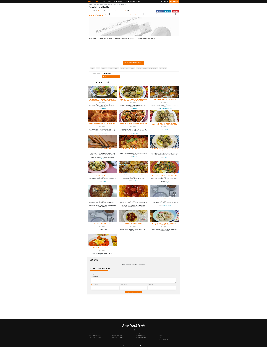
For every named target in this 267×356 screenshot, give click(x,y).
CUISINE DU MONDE (120, 14)
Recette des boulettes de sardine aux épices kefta (133, 123)
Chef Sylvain (135, 180)
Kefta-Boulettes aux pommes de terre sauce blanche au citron (164, 149)
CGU (160, 337)
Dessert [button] (120, 1)
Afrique (145, 68)
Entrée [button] (109, 1)
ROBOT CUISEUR (93, 14)
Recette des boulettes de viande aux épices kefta (102, 123)
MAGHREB (96, 15)
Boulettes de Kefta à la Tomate (165, 198)
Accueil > (91, 4)
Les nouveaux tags (117, 335)
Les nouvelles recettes (95, 335)
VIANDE (163, 14)
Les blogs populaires (141, 337)
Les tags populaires (117, 337)
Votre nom (95, 285)
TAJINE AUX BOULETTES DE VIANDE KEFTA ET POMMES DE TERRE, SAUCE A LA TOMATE (133, 149)
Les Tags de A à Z (117, 333)
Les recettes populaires (95, 337)
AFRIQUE (129, 14)
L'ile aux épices (104, 133)
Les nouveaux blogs (141, 335)
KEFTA (102, 15)
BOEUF (90, 15)
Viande (110, 68)
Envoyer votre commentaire (133, 292)
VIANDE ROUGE (171, 14)
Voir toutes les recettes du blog (111, 77)
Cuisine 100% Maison (166, 205)
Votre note (94, 274)
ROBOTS (106, 14)
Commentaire (95, 276)
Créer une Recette (174, 1)
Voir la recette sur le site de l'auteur (133, 63)
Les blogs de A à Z (140, 333)
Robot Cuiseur (124, 68)
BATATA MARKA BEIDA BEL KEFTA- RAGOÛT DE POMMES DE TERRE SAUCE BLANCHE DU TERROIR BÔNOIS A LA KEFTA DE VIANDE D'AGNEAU (102, 101)
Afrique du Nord (153, 68)
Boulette (139, 68)
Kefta (98, 68)
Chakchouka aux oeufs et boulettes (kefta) (164, 99)
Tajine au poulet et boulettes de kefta (133, 174)
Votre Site (150, 285)
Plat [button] (115, 1)
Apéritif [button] (104, 1)
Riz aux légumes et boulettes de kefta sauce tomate (133, 198)
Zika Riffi (104, 108)
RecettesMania (93, 1)
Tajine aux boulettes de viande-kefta (102, 198)
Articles (138, 1)
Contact (161, 333)
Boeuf (92, 68)
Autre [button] (126, 1)
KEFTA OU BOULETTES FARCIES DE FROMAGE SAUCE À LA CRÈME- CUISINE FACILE (164, 224)
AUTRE (112, 14)
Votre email (124, 285)
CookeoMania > (96, 4)
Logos (160, 335)
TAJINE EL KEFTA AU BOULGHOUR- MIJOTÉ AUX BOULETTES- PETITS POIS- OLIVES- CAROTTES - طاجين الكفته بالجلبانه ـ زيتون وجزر (165, 176)
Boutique (132, 1)
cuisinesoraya (135, 208)
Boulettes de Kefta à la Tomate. (133, 223)
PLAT (145, 14)
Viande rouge (163, 68)
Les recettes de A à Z (94, 333)
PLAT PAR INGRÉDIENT (154, 14)
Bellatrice (135, 156)
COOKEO (101, 14)
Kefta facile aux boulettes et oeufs (102, 247)
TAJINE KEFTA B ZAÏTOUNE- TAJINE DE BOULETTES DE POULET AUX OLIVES (102, 175)
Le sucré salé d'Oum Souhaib (166, 108)
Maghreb (104, 68)
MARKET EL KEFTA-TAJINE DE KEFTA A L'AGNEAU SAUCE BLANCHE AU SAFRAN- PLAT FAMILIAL (133, 100)
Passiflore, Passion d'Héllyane (104, 255)
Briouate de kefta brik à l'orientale (102, 149)
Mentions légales (163, 340)
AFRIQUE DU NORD (138, 14)
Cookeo (116, 68)
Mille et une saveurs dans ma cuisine (104, 208)
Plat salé (132, 68)
